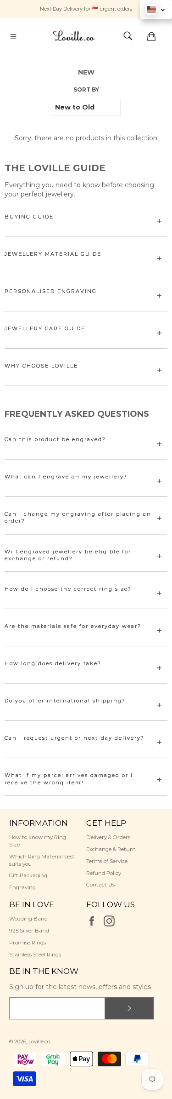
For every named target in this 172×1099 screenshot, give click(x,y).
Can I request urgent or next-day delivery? (74, 738)
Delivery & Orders (108, 837)
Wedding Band (28, 918)
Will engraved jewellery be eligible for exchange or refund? (68, 555)
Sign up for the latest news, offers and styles (80, 987)
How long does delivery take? (53, 663)
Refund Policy (103, 873)
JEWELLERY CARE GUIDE (45, 328)
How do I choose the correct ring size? (68, 589)
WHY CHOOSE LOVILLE (41, 365)
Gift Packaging (28, 875)
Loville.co (39, 1041)
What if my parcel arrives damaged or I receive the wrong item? (69, 778)
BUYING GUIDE (29, 216)
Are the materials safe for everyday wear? (73, 626)
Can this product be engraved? (55, 439)
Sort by (86, 89)
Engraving (22, 887)
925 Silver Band (29, 930)
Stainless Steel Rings (35, 954)
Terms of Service (107, 861)
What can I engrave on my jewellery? (66, 476)
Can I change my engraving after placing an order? (78, 517)
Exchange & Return (111, 849)
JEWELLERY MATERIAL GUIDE (53, 254)
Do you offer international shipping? (65, 700)
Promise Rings (27, 942)
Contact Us (100, 884)
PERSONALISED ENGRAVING (51, 291)
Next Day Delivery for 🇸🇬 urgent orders (86, 9)
